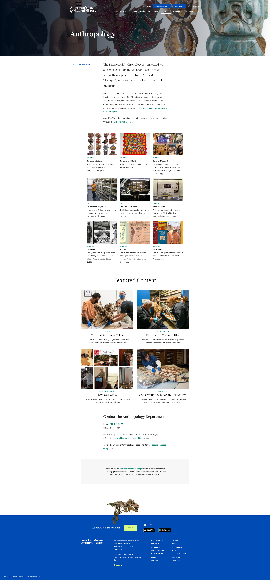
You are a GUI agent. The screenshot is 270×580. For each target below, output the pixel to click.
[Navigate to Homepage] (84, 9)
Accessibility (155, 547)
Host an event (176, 557)
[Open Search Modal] (189, 6)
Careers (153, 557)
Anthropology (93, 34)
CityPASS (175, 540)
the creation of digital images (131, 469)
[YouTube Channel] (144, 525)
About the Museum (157, 540)
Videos (174, 550)
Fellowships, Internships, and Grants (129, 438)
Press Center (176, 560)
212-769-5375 (116, 424)
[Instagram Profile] (150, 525)
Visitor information (157, 550)
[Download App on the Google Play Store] (164, 530)
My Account (196, 6)
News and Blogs (177, 547)
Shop (173, 543)
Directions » (118, 565)
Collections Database (123, 122)
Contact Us (155, 543)
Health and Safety (157, 553)
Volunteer (154, 560)
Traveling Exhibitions (179, 553)
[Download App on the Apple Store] (149, 530)
